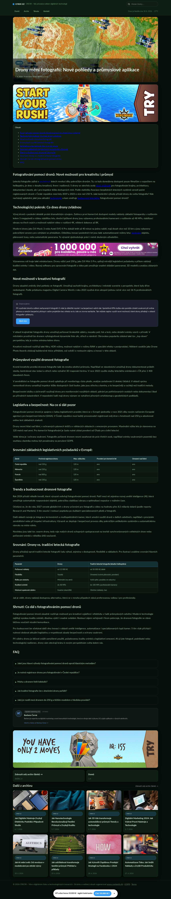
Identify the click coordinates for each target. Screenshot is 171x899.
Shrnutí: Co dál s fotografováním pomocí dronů (40, 159)
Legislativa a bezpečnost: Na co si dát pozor (39, 146)
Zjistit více (23, 321)
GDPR (127, 884)
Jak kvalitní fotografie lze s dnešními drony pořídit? (41, 691)
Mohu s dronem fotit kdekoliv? (31, 682)
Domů (17, 11)
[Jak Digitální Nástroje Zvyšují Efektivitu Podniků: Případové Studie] (30, 811)
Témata (36, 11)
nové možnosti (103, 186)
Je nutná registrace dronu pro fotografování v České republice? (47, 673)
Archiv (26, 11)
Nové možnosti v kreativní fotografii (35, 139)
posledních (45, 181)
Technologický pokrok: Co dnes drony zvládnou (40, 136)
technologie (56, 198)
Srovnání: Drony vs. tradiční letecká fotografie (40, 156)
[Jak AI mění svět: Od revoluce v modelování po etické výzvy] (30, 855)
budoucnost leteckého (89, 198)
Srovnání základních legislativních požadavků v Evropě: (44, 149)
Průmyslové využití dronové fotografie (36, 143)
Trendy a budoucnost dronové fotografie (37, 153)
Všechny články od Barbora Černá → (36, 723)
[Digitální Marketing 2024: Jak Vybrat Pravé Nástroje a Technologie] (140, 811)
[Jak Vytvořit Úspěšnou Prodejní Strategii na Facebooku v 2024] (104, 855)
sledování (136, 233)
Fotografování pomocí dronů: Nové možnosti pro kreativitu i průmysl (50, 133)
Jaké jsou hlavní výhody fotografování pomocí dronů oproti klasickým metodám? (55, 663)
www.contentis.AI (115, 884)
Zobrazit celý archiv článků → (146, 786)
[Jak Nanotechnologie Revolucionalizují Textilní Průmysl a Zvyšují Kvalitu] (67, 811)
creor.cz (19, 4)
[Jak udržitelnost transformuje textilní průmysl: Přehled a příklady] (67, 855)
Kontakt (46, 11)
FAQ (22, 162)
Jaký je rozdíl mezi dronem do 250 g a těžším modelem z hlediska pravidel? (52, 700)
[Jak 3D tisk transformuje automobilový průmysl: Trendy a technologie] (104, 811)
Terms (134, 884)
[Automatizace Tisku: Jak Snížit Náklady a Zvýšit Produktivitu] (140, 855)
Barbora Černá (30, 715)
